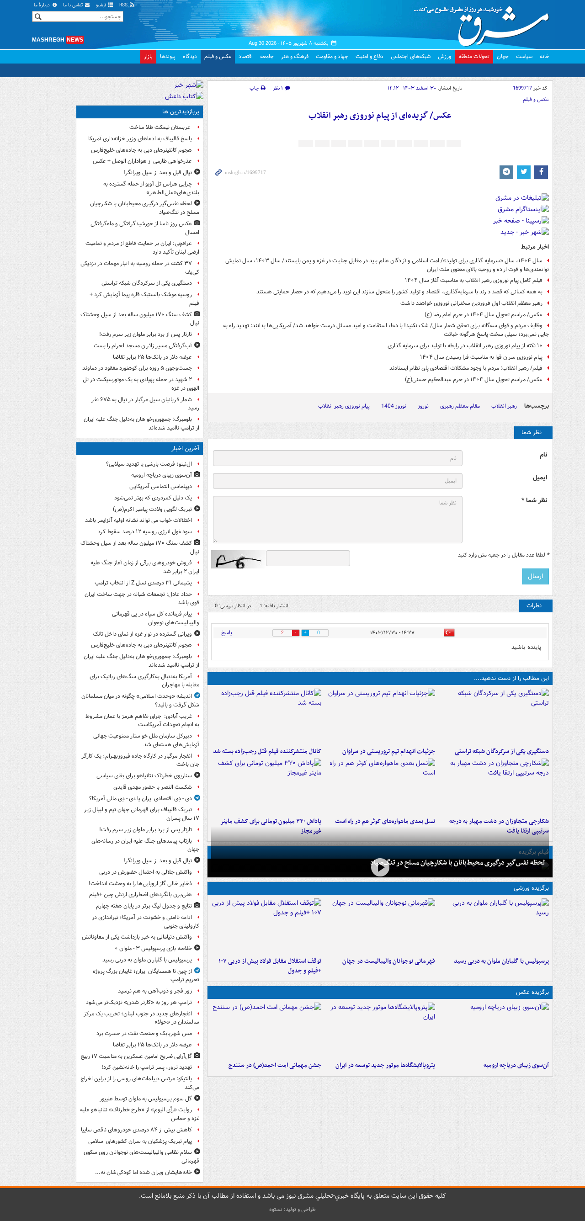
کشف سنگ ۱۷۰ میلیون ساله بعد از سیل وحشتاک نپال (139, 319)
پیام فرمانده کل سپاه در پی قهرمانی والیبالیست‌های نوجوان (155, 618)
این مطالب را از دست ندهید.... (511, 678)
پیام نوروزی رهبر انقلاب (344, 406)
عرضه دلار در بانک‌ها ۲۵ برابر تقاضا (152, 357)
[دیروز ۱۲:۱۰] (380, 786)
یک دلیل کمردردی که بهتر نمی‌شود (153, 498)
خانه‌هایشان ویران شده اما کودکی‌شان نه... (143, 1172)
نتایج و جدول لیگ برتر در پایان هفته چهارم (144, 906)
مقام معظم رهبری (460, 406)
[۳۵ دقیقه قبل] (494, 1030)
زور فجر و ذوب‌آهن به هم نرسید (155, 991)
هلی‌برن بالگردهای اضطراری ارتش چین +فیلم (140, 894)
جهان (503, 56)
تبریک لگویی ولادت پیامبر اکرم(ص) (152, 509)
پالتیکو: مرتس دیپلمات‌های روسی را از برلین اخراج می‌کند (139, 1083)
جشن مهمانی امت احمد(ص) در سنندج (275, 1065)
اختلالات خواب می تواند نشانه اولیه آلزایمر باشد (138, 520)
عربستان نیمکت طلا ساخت (160, 127)
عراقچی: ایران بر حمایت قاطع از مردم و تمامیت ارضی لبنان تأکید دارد (142, 247)
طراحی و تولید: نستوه (292, 1209)
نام (543, 455)
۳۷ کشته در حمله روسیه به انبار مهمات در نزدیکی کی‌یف (139, 267)
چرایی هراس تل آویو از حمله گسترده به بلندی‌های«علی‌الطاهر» (151, 188)
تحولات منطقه (473, 56)
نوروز (423, 406)
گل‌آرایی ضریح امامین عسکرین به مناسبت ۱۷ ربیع (136, 1056)
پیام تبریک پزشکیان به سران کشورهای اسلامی (140, 1141)
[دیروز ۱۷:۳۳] (494, 716)
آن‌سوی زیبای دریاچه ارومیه (516, 1065)
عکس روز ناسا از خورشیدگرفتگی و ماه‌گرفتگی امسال (144, 228)
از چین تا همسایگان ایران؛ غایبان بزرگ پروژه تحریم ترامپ (146, 975)
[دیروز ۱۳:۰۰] (266, 1030)
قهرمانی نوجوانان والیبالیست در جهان (388, 961)
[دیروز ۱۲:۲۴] (494, 786)
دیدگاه (190, 56)
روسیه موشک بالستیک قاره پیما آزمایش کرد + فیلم (144, 299)
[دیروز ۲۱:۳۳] (494, 925)
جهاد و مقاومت (332, 56)
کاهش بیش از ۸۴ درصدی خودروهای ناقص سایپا (136, 1129)
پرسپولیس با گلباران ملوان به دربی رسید (501, 961)
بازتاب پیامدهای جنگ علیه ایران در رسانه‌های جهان (145, 845)
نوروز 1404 (393, 406)
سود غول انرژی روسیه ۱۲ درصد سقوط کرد (145, 531)
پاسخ (226, 632)
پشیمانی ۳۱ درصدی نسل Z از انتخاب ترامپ (143, 583)
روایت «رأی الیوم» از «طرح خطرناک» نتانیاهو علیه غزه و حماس (139, 1114)
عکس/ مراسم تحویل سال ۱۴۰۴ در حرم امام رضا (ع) (483, 314)
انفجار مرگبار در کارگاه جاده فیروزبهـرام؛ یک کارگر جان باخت (140, 760)
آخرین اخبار (185, 448)
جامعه (267, 56)
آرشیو (101, 5)
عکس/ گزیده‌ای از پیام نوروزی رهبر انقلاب (380, 116)
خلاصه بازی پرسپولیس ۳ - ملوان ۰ (153, 948)
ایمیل (540, 478)
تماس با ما (73, 5)
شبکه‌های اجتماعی (411, 56)
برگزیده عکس (532, 992)
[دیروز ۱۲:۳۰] (266, 716)
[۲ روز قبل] (266, 925)
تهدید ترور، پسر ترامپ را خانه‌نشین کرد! (146, 1067)
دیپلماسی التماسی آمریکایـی (160, 486)
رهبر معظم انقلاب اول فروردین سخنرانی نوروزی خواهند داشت (471, 303)
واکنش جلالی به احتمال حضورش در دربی (145, 872)
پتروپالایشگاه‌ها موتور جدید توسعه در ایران (385, 1065)
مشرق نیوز (484, 23)
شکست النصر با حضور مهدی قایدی (152, 787)
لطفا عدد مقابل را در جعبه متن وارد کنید (503, 555)
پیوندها (168, 56)
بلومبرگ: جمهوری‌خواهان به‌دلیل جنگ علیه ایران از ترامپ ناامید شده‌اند (141, 423)
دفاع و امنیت (369, 56)
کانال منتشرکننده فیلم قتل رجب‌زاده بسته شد (267, 751)
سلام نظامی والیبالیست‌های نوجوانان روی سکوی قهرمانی (141, 1156)
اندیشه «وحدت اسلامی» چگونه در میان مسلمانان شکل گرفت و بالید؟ (140, 700)
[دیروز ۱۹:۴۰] (380, 925)
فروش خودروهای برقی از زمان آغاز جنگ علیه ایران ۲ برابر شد (144, 567)
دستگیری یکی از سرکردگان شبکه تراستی (502, 751)
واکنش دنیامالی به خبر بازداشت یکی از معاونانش (137, 937)
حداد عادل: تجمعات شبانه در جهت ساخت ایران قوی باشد (142, 598)
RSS (124, 5)
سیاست (524, 56)
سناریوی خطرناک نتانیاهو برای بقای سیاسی (144, 775)
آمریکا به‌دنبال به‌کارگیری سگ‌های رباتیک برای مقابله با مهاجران (144, 681)
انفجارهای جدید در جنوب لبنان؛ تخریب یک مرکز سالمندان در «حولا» (141, 1018)
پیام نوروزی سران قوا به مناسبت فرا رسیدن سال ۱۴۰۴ (481, 357)
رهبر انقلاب (504, 406)
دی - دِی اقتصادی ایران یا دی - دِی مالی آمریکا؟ (140, 798)
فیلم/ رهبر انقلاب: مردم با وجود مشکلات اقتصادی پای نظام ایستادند (465, 368)
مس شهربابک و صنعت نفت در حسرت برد (144, 1033)
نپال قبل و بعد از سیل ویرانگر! (157, 172)
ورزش (444, 56)
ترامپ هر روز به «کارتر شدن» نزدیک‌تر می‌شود (139, 1002)
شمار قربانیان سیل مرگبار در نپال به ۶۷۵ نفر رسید (145, 404)
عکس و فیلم (217, 56)
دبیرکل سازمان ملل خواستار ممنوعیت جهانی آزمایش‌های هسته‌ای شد (146, 740)
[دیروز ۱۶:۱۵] (380, 867)
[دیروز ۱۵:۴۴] (380, 716)
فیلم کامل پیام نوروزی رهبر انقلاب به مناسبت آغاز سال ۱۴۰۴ (473, 280)
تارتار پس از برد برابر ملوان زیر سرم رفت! (145, 334)
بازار (148, 56)
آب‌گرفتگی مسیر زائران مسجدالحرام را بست (143, 345)
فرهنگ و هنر (294, 56)
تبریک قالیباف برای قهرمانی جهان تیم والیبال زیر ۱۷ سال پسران (141, 814)
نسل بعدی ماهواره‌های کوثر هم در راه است (385, 821)
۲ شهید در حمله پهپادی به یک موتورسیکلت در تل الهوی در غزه (141, 384)
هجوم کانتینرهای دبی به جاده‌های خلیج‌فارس (141, 150)
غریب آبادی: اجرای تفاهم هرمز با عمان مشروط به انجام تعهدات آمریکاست (142, 720)
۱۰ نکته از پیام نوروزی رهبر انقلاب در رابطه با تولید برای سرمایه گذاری (465, 345)
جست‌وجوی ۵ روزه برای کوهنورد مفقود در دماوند (137, 368)
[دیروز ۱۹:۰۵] (380, 1030)
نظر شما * (534, 500)
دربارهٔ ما (42, 5)
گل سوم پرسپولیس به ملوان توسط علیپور (146, 1098)
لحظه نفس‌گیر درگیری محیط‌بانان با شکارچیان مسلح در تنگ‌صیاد (457, 863)
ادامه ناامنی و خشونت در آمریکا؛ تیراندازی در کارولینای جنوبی (145, 921)
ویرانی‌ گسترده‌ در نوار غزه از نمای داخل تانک (142, 634)
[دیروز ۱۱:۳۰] (266, 786)
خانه (544, 56)
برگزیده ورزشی (531, 888)
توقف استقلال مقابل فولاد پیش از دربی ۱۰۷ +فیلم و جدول (269, 966)
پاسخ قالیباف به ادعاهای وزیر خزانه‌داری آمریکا (140, 138)
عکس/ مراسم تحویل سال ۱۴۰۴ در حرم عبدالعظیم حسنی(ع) (473, 379)
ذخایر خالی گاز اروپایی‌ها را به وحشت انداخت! (140, 883)
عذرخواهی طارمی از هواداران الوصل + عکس (142, 161)
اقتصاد (246, 56)
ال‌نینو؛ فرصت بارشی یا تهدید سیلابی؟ (149, 464)
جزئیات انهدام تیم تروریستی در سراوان (388, 751)
